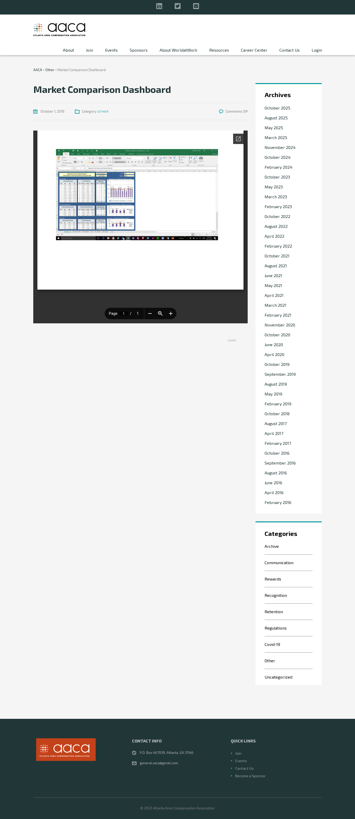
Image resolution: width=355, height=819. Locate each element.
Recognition (276, 595)
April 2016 (274, 492)
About (68, 49)
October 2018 (277, 413)
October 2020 (277, 334)
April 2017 (274, 433)
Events (111, 49)
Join (89, 49)
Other (103, 111)
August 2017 (276, 423)
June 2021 (273, 275)
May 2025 (274, 127)
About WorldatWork (178, 49)
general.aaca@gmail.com (159, 763)
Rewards (273, 578)
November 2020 (280, 324)
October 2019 (277, 364)
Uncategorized (278, 676)
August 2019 (276, 383)
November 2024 (280, 147)
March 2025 (276, 137)
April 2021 (274, 295)
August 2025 (276, 117)
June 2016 (273, 482)
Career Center (254, 49)
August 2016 (276, 472)
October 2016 (277, 453)
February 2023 (278, 206)
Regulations (276, 627)
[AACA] (59, 29)
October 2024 (278, 157)
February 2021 (278, 314)
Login (317, 49)
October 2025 (277, 107)
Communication (279, 562)
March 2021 (275, 305)
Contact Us (289, 49)
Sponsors (139, 49)
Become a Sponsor (250, 776)
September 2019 (280, 374)
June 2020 (274, 344)
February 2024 (278, 167)
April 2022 (274, 236)
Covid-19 (272, 644)
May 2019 (273, 393)
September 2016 (280, 462)
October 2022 (277, 216)
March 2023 (276, 196)
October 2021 (277, 255)
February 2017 (278, 443)
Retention (274, 611)
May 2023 (274, 186)
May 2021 (273, 285)
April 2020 (274, 354)
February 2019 (278, 403)
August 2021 (276, 265)
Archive (272, 546)
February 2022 (278, 245)
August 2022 (276, 226)
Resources (219, 49)
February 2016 (278, 502)
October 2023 (277, 176)
